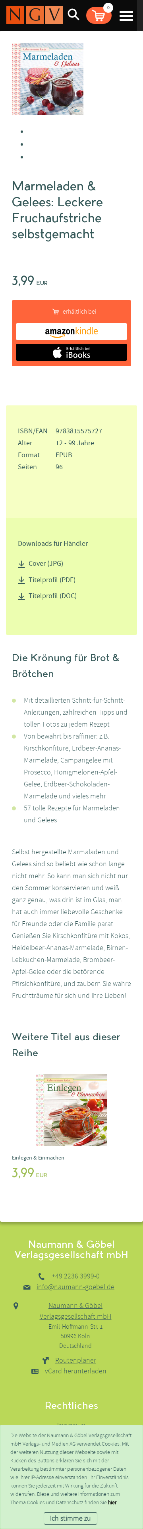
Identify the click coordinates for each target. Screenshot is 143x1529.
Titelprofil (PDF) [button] (52, 580)
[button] (99, 15)
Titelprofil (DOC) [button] (53, 596)
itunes (71, 352)
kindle (71, 331)
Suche (73, 14)
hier (112, 1502)
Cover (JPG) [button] (46, 563)
